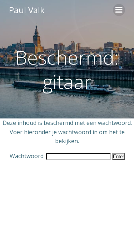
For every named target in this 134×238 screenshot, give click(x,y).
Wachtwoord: (28, 156)
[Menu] (119, 10)
